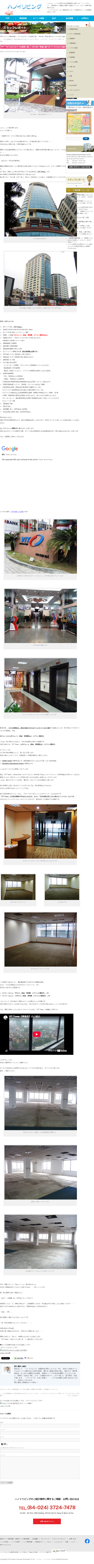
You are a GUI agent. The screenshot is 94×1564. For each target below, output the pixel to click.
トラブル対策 (73, 48)
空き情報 (38, 1389)
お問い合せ (72, 1539)
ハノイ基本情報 (27, 1542)
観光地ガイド (39, 1542)
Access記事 (73, 85)
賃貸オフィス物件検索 (22, 1539)
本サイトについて (5, 1545)
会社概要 (35, 1539)
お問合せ (85, 18)
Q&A (54, 18)
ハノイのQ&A (15, 1542)
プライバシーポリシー (59, 1539)
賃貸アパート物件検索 (7, 1539)
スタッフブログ (80, 180)
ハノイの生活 (4, 1542)
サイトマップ (45, 1539)
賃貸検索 (23, 18)
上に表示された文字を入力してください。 (13, 1448)
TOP (7, 18)
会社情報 (69, 18)
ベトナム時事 (73, 62)
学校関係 (72, 57)
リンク (71, 95)
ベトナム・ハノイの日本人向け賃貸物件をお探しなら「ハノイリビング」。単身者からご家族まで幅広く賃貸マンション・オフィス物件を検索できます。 (69, 5)
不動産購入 (72, 43)
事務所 (33, 1389)
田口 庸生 (23, 51)
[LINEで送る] (19, 1358)
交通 (70, 76)
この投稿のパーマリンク (50, 1389)
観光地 (71, 80)
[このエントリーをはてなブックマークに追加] (25, 1358)
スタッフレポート (74, 90)
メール (2, 1430)
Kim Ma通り (26, 1389)
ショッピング (58, 1542)
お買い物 (72, 66)
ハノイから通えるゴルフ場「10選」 (79, 217)
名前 (2, 1422)
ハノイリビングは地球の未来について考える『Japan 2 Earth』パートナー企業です (26, 1552)
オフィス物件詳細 (9, 36)
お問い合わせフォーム (47, 1521)
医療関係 (72, 52)
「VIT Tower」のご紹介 (17, 511)
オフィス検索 (38, 18)
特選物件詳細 (73, 29)
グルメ (71, 71)
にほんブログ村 (5, 1353)
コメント (3, 1455)
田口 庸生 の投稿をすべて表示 (26, 1382)
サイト (2, 1437)
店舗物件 (72, 38)
